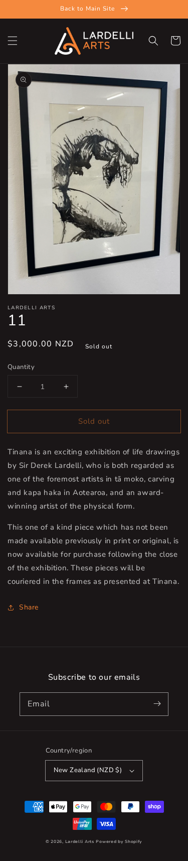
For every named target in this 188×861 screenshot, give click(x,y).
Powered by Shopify (119, 841)
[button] (13, 41)
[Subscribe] (157, 704)
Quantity (21, 367)
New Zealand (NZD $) (88, 770)
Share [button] (29, 607)
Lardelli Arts (79, 841)
